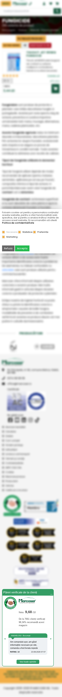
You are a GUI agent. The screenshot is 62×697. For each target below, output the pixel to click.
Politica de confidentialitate (18, 222)
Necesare (12, 232)
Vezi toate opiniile (28, 662)
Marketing (12, 237)
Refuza (8, 248)
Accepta (22, 248)
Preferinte (42, 232)
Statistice (27, 232)
